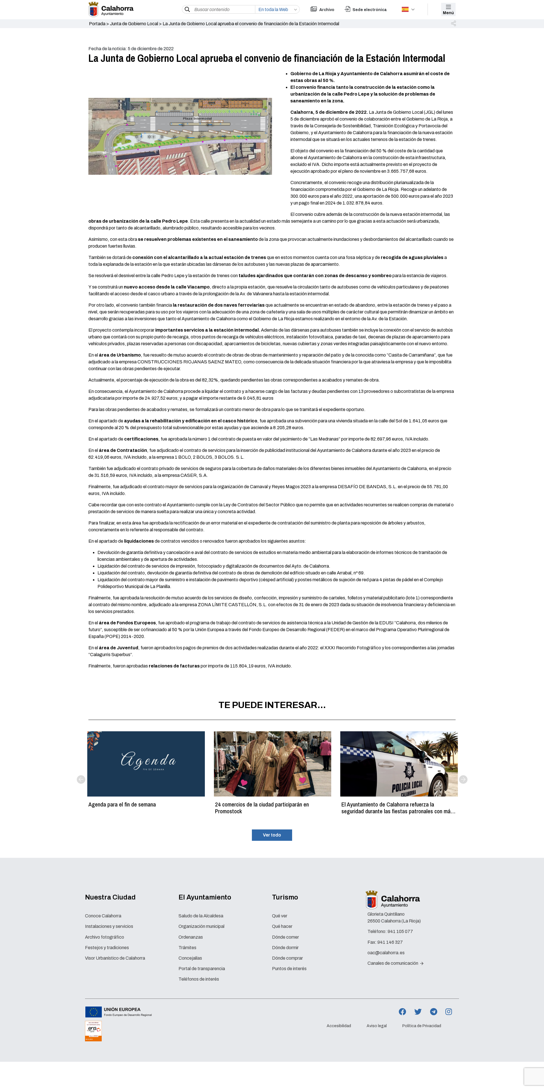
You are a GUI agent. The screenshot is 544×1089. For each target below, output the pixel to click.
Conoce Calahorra (103, 915)
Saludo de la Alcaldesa (200, 915)
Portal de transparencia (201, 968)
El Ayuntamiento (204, 897)
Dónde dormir (285, 947)
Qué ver (279, 915)
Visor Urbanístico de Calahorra (115, 958)
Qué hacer (282, 926)
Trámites (187, 947)
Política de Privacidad (421, 1026)
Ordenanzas (190, 937)
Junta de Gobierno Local (134, 23)
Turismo (285, 897)
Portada (97, 23)
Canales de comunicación (393, 963)
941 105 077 (400, 931)
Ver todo (272, 835)
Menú (448, 13)
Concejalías (190, 958)
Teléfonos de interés (198, 979)
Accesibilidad (339, 1026)
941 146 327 (390, 942)
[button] (454, 24)
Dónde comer (285, 937)
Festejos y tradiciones (107, 947)
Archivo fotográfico (104, 937)
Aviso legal (377, 1026)
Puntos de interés (289, 968)
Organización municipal (201, 926)
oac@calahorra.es (386, 952)
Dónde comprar (287, 958)
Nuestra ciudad (110, 897)
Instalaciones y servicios (109, 926)
